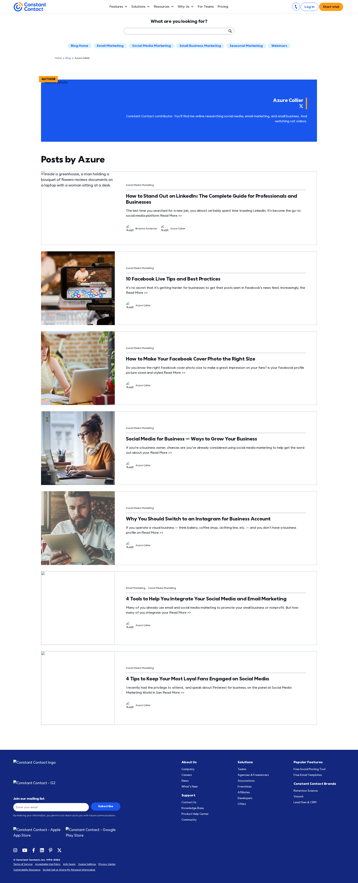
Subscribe (105, 806)
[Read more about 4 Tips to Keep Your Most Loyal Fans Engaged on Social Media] (78, 688)
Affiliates (244, 792)
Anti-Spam (69, 864)
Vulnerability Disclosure (26, 869)
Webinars (279, 46)
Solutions (138, 6)
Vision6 (299, 796)
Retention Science (306, 791)
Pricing (223, 6)
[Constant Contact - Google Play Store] (93, 832)
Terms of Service (23, 864)
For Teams (206, 6)
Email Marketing (110, 46)
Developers (245, 798)
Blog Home (79, 46)
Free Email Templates (308, 775)
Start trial (331, 7)
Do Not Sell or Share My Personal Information (69, 869)
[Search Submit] (230, 31)
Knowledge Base (192, 808)
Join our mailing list (29, 798)
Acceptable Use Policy (47, 864)
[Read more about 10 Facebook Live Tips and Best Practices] (78, 288)
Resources (161, 6)
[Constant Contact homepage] (34, 762)
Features (116, 6)
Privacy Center (107, 864)
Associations (246, 781)
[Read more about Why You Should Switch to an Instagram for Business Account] (78, 528)
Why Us (183, 6)
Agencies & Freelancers (253, 775)
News (185, 781)
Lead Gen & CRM (305, 802)
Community (189, 820)
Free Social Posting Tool (309, 769)
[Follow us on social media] (15, 850)
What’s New (189, 787)
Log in (309, 7)
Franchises (245, 787)
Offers (242, 804)
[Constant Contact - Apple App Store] (39, 832)
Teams (242, 769)
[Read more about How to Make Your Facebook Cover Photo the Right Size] (78, 368)
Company (188, 769)
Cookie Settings (87, 864)
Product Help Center (195, 814)
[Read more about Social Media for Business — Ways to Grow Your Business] (78, 448)
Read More (171, 215)
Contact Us (188, 802)
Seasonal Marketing (246, 46)
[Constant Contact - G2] (38, 783)
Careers (186, 775)
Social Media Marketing (151, 46)
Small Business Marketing (200, 46)
